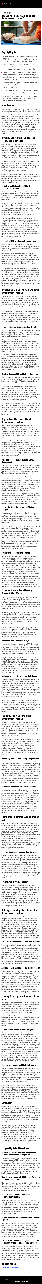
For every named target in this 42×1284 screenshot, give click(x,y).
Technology (6, 13)
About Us (17, 1281)
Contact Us (24, 1281)
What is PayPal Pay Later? (10, 1267)
